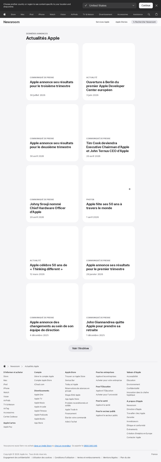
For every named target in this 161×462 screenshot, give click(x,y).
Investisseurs (132, 421)
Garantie (130, 417)
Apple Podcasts (41, 415)
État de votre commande (75, 418)
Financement (70, 413)
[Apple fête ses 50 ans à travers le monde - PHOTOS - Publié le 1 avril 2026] (109, 193)
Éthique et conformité (136, 425)
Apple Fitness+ (40, 411)
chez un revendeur (63, 446)
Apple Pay (7, 427)
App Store (38, 423)
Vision (6, 396)
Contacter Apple (134, 437)
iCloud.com (39, 384)
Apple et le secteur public (107, 415)
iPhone (6, 388)
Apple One (38, 395)
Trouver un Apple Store (75, 376)
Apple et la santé (103, 405)
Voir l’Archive (80, 348)
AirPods (6, 400)
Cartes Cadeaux (10, 417)
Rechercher (145, 22)
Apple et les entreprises (106, 376)
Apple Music (39, 403)
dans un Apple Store (43, 446)
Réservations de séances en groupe (77, 389)
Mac (5, 380)
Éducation (131, 380)
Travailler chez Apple (136, 413)
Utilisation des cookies (42, 457)
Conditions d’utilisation (64, 457)
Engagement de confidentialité (16, 457)
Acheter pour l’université (106, 395)
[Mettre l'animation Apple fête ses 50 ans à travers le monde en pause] (129, 189)
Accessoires (8, 413)
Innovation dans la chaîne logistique (138, 393)
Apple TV (38, 399)
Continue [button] (146, 5)
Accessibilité (132, 376)
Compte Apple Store (43, 380)
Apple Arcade (40, 407)
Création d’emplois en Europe (139, 433)
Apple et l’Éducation (104, 391)
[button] (109, 5)
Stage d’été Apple (72, 395)
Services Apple (102, 22)
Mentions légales (110, 457)
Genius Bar (70, 380)
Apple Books (39, 419)
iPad (5, 384)
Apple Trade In (71, 410)
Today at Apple (71, 384)
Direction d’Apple (134, 409)
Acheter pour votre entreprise (109, 380)
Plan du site (125, 457)
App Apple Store (72, 399)
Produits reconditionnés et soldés (76, 404)
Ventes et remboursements (88, 457)
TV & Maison (8, 405)
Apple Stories (121, 22)
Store (5, 376)
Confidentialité (133, 388)
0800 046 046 (90, 446)
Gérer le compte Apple (44, 376)
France (154, 454)
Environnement (133, 384)
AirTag (6, 408)
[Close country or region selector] (156, 5)
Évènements (132, 429)
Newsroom (11, 22)
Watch (6, 392)
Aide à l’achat (71, 422)
